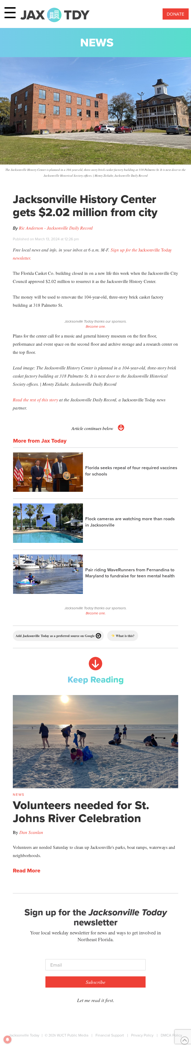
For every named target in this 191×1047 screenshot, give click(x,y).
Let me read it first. (95, 1000)
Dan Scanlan (31, 832)
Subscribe (95, 982)
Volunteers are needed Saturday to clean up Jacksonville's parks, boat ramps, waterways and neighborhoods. (94, 851)
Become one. (96, 326)
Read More (26, 871)
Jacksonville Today (24, 1035)
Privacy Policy (142, 1035)
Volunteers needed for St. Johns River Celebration (81, 812)
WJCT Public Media (72, 1035)
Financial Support (110, 1035)
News (96, 42)
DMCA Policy (171, 1035)
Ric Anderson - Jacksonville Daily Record (56, 228)
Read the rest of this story (35, 400)
